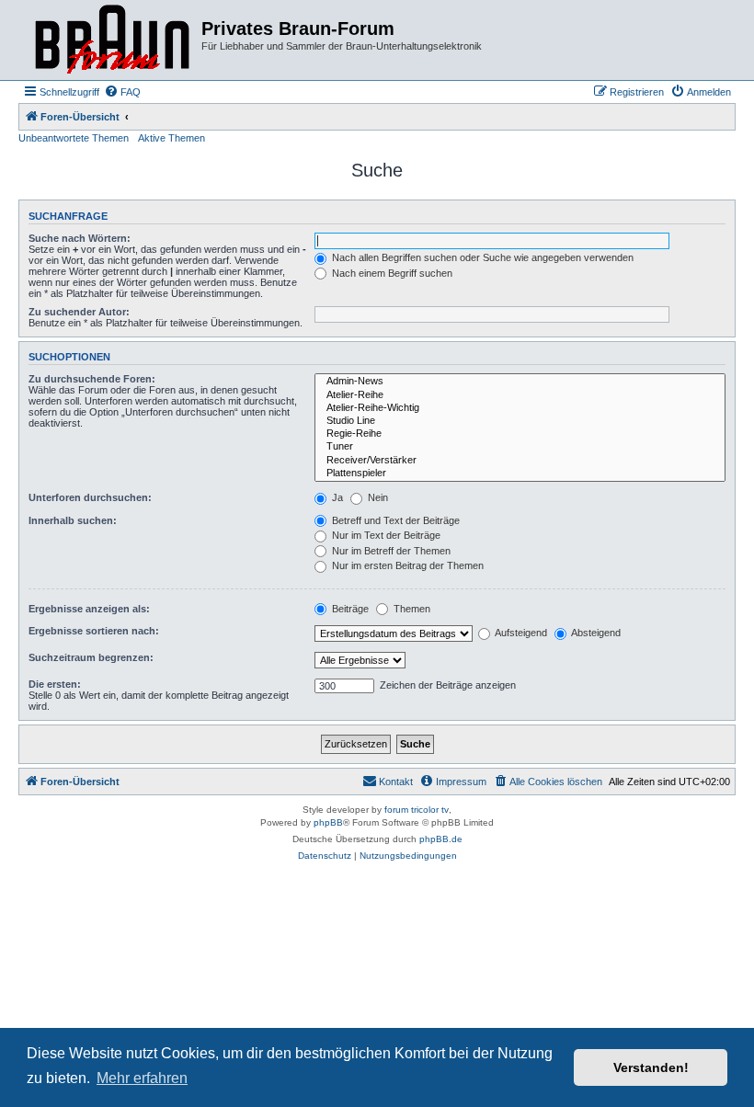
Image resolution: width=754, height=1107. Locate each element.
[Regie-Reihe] (520, 434)
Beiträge (349, 608)
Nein (376, 497)
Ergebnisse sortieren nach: (94, 630)
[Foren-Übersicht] (112, 40)
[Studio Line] (520, 421)
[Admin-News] (520, 381)
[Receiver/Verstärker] (520, 460)
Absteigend (595, 632)
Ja (336, 497)
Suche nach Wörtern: (80, 238)
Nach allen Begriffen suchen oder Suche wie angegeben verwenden (481, 257)
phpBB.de (441, 839)
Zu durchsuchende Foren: (92, 378)
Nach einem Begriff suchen (390, 273)
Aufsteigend (520, 632)
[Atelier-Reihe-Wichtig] (520, 408)
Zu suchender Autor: (79, 311)
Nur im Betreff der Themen (390, 550)
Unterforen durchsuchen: (90, 497)
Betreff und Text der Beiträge (394, 520)
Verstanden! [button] (651, 1067)
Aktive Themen (171, 137)
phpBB (328, 822)
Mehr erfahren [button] (142, 1078)
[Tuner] (520, 446)
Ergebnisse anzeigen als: (89, 608)
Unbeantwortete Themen (73, 137)
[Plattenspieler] (520, 473)
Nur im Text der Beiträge (384, 535)
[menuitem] (122, 92)
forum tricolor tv (416, 810)
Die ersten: (55, 684)
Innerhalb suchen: (73, 520)
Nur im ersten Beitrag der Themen (406, 565)
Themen (410, 608)
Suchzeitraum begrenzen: (91, 657)
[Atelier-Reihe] (520, 395)
